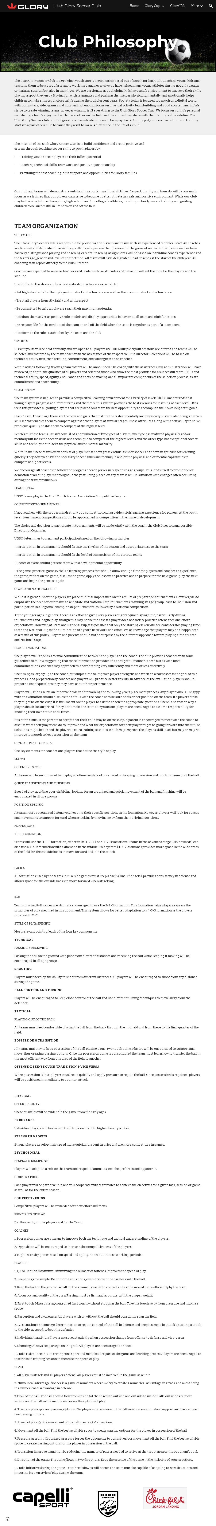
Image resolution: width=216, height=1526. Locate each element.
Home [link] (134, 6)
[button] (211, 6)
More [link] (195, 6)
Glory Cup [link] (152, 6)
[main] (108, 42)
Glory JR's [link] (177, 6)
